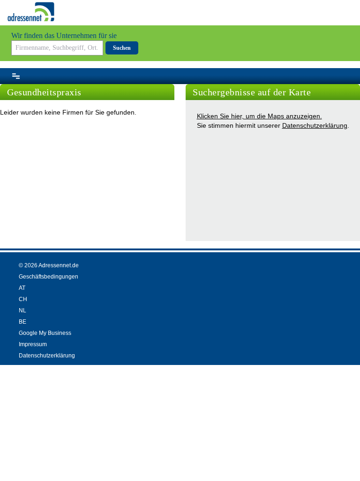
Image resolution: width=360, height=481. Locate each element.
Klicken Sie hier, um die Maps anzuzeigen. (259, 116)
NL (22, 310)
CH (23, 299)
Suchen (122, 48)
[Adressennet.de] (31, 12)
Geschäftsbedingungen (48, 276)
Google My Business (45, 333)
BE (22, 321)
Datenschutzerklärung (314, 125)
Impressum (33, 344)
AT (22, 288)
